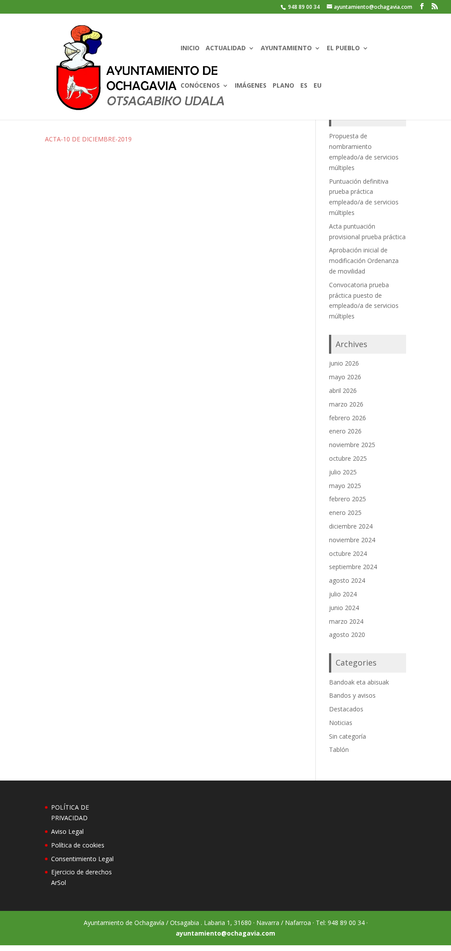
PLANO (283, 85)
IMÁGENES (250, 85)
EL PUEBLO (343, 48)
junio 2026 (344, 363)
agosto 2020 (347, 634)
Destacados (346, 709)
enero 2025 (345, 512)
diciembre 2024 (351, 526)
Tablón (339, 749)
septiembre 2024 (353, 566)
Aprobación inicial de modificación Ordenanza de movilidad (364, 260)
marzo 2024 (346, 621)
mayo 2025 (345, 485)
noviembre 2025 (352, 444)
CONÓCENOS (200, 85)
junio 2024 (344, 607)
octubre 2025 (348, 458)
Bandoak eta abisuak (359, 682)
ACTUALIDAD (226, 48)
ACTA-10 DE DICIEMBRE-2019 (88, 139)
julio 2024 (343, 594)
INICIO (190, 48)
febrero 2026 (347, 418)
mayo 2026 (345, 377)
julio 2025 (343, 472)
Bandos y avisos (352, 695)
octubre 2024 (348, 553)
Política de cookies (77, 845)
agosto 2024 (347, 580)
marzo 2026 (346, 404)
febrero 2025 (347, 499)
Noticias (340, 722)
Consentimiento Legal (82, 859)
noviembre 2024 (352, 540)
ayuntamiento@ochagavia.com (225, 933)
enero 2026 (345, 431)
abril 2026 (343, 390)
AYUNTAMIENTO (286, 48)
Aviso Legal (67, 831)
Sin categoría (347, 736)
